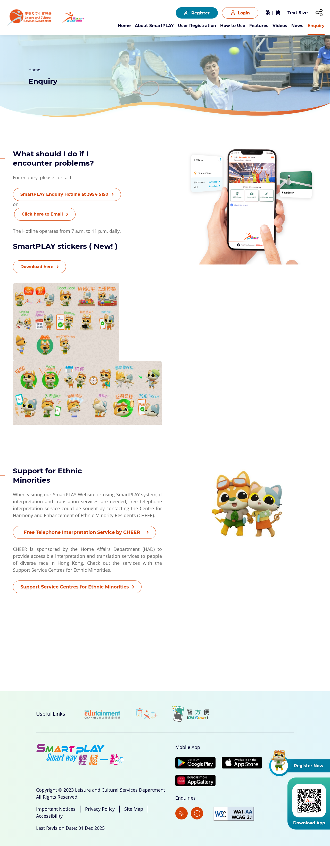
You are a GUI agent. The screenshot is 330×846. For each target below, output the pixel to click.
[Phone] (181, 814)
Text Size (297, 12)
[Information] (200, 814)
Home (124, 26)
